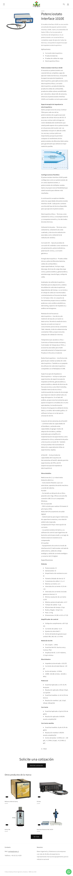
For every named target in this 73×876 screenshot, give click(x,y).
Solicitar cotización (36, 765)
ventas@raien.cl (13, 851)
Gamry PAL (7, 829)
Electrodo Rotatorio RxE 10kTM (45, 829)
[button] (4, 4)
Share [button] (45, 749)
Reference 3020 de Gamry (11, 801)
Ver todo (36, 837)
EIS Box (39, 801)
